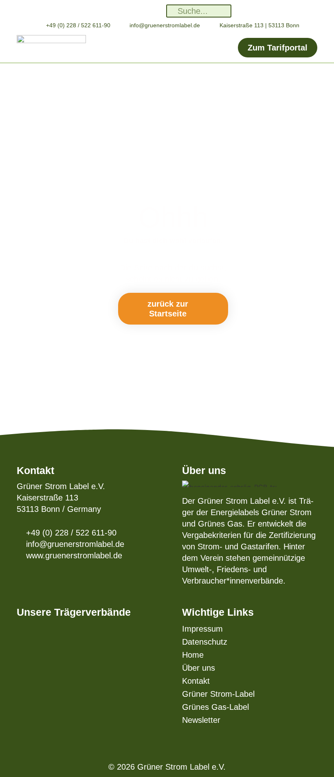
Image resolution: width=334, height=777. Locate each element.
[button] (162, 47)
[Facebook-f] (142, 11)
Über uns (198, 667)
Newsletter (201, 720)
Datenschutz (204, 641)
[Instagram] (126, 11)
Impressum (202, 628)
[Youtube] (158, 11)
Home (193, 654)
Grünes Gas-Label (215, 706)
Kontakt (196, 680)
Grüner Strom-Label (218, 693)
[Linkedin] (111, 11)
